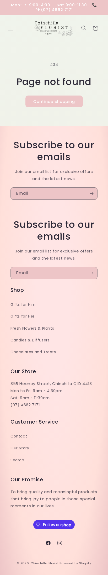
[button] (10, 28)
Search (17, 460)
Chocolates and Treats (33, 352)
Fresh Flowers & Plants (32, 328)
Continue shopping (54, 101)
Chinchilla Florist (45, 563)
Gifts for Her (22, 316)
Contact (18, 436)
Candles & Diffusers (30, 340)
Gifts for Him (23, 304)
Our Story (19, 448)
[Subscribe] (91, 193)
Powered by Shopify (75, 563)
